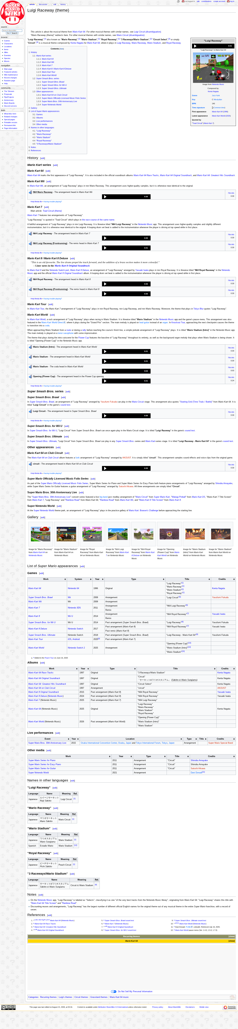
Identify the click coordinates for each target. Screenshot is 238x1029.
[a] (99, 638)
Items (6, 49)
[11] (203, 772)
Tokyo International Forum (148, 743)
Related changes (10, 117)
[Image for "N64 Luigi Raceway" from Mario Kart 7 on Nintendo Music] (118, 534)
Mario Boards (9, 103)
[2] (151, 39)
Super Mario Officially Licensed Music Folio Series (64, 483)
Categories (33, 997)
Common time (219, 108)
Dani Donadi (196, 773)
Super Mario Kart (162, 497)
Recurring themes (131, 936)
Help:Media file (36, 202)
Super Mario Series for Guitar (42, 768)
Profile (188, 927)
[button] (213, 46)
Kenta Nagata (213, 91)
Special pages (9, 119)
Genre (194, 95)
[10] (189, 643)
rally (84, 330)
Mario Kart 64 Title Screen (43, 903)
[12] (75, 845)
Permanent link (10, 125)
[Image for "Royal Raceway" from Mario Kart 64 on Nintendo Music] (92, 534)
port (67, 270)
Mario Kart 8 (35, 270)
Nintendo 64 (73, 588)
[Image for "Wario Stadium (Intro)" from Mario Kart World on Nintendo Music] (195, 534)
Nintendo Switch (57, 270)
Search (4, 27)
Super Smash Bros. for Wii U (43, 430)
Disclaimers (190, 1007)
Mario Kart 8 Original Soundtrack (72, 265)
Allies (6, 52)
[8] (182, 622)
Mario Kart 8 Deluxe (79, 270)
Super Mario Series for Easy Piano (44, 764)
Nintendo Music (218, 84)
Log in (232, 1)
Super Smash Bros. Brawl (42, 402)
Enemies (7, 55)
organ (165, 322)
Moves (6, 61)
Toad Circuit (197, 123)
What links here (10, 114)
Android (76, 639)
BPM (194, 103)
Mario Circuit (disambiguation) (130, 35)
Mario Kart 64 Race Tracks (146, 175)
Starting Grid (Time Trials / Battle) (196, 402)
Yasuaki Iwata (141, 270)
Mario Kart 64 (79, 32)
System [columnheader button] (78, 579)
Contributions (206, 1)
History (63, 4)
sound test (65, 405)
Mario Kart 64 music (119, 997)
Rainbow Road (72, 500)
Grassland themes (99, 997)
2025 (228, 116)
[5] (180, 597)
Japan (128, 743)
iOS (69, 639)
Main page (8, 69)
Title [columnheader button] (187, 579)
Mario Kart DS (198, 497)
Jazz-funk (216, 95)
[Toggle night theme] (178, 1)
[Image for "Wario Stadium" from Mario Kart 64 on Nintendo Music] (66, 534)
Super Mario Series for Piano (41, 760)
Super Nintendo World (44, 510)
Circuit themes (81, 997)
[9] (197, 634)
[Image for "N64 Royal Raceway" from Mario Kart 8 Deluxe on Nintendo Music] (143, 534)
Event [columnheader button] (47, 739)
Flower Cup (83, 338)
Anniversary (9, 100)
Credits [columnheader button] (222, 579)
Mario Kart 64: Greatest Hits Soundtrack (216, 175)
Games (7, 41)
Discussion (43, 4)
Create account (219, 1)
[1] (45, 39)
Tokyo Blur (198, 309)
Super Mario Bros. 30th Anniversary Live (51, 497)
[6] (187, 605)
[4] (37, 42)
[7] (188, 613)
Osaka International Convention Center (99, 743)
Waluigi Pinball (179, 497)
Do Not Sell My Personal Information (135, 991)
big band (104, 497)
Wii (69, 597)
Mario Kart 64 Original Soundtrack (176, 175)
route (68, 330)
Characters (8, 44)
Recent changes (10, 78)
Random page (9, 81)
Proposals (8, 94)
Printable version (10, 122)
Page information (10, 128)
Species (7, 58)
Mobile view (204, 1007)
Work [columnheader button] (45, 579)
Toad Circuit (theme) (52, 211)
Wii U (70, 616)
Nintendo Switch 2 (76, 648)
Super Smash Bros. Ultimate (43, 441)
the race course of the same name (98, 220)
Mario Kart (150, 441)
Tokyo (164, 743)
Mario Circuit (138, 402)
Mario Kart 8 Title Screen (151, 500)
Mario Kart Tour (37, 309)
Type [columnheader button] (133, 579)
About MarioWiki (174, 1007)
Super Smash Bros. (125, 441)
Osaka (121, 743)
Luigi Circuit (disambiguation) (147, 32)
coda (47, 325)
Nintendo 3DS (74, 608)
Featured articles (10, 72)
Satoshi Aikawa (126, 486)
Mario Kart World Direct (52, 322)
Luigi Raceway (123, 43)
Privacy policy (157, 1007)
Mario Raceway (139, 43)
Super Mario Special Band (220, 743)
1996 (225, 112)
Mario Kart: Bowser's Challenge (143, 510)
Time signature (198, 108)
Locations (8, 46)
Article (32, 4)
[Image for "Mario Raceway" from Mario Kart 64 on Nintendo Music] (40, 534)
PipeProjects (9, 97)
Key (193, 99)
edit (42, 158)
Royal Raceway (173, 43)
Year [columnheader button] (97, 579)
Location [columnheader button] (130, 739)
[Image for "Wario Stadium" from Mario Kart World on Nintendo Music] (221, 534)
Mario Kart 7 (208, 123)
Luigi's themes (65, 997)
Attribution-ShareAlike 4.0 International (113, 1007)
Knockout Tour (178, 322)
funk (78, 458)
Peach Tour (49, 658)
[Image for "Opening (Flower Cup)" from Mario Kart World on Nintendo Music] (169, 534)
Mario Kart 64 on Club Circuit (45, 458)
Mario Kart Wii (36, 186)
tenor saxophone (66, 333)
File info (231, 193)
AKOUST (126, 458)
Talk (198, 1)
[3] (169, 39)
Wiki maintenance (11, 75)
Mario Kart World (218, 116)
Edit (54, 4)
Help (6, 83)
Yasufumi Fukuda (109, 402)
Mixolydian (218, 99)
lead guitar (144, 322)
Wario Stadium (154, 43)
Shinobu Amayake (223, 483)
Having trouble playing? (53, 202)
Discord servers (10, 106)
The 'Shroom (9, 91)
